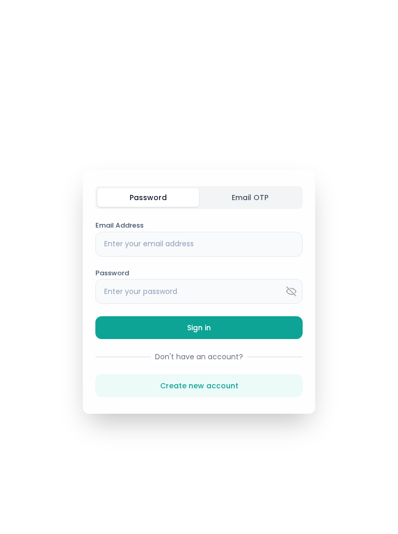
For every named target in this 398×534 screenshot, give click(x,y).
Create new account (199, 386)
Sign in (199, 327)
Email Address (119, 225)
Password (148, 197)
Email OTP (250, 197)
